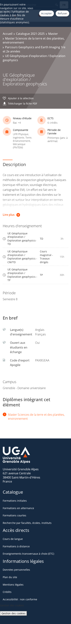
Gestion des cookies (13, 613)
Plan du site (10, 577)
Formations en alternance (18, 508)
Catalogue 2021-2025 (30, 34)
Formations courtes (14, 515)
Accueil (7, 34)
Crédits (7, 592)
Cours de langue (13, 539)
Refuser (62, 13)
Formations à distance (16, 546)
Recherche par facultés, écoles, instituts (27, 523)
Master (53, 34)
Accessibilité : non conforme (20, 599)
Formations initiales (15, 500)
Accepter (46, 13)
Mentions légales (13, 584)
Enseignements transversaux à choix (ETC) (28, 553)
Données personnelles (16, 569)
